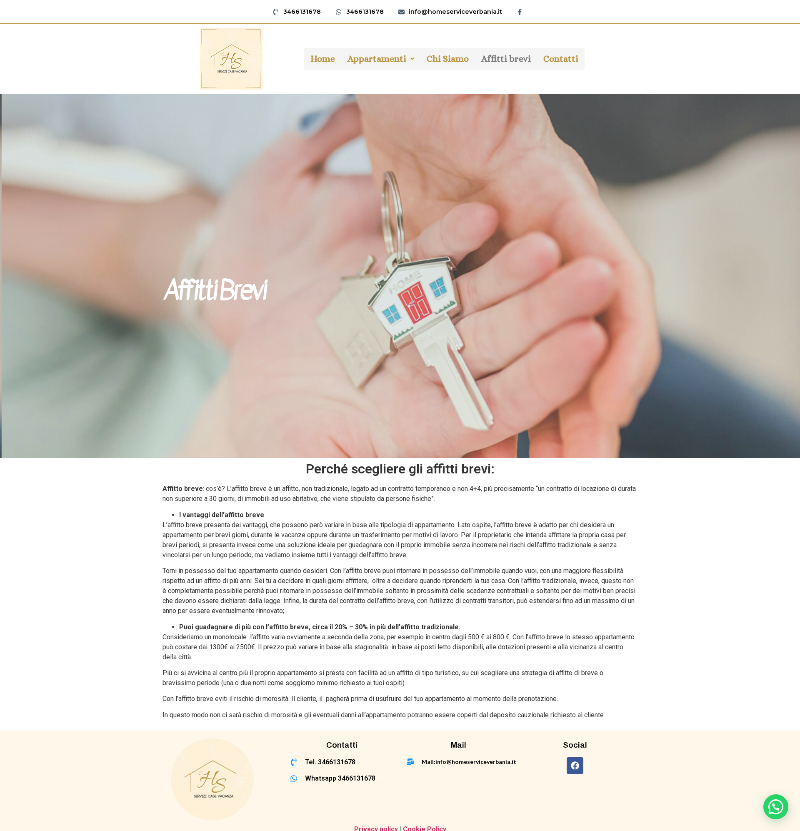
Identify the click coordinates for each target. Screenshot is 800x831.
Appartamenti (377, 58)
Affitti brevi (506, 58)
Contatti (560, 58)
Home (322, 58)
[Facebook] (575, 765)
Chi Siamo (448, 58)
